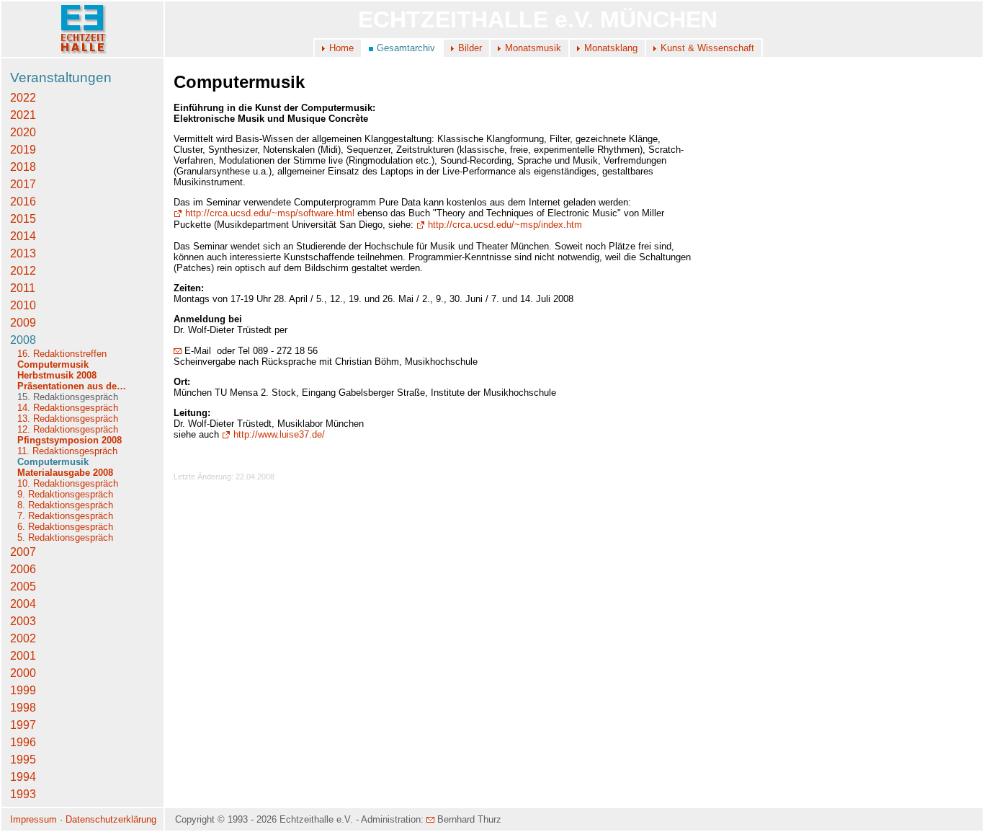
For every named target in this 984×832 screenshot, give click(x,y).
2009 (23, 323)
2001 (23, 656)
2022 (23, 98)
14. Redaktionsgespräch (67, 407)
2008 (23, 340)
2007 (23, 552)
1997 (23, 725)
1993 (23, 794)
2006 (23, 569)
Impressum (33, 819)
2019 (23, 149)
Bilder (470, 48)
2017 (23, 184)
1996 (23, 742)
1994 (23, 777)
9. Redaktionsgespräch (65, 494)
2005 (23, 586)
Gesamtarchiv (406, 48)
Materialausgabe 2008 (65, 472)
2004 (23, 604)
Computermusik (53, 364)
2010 (23, 305)
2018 (23, 167)
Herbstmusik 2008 (57, 375)
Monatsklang (611, 48)
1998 (23, 708)
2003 (23, 621)
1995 (23, 759)
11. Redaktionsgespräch (67, 451)
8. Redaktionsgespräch (65, 505)
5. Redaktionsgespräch (65, 537)
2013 (23, 253)
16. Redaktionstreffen (62, 353)
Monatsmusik (533, 48)
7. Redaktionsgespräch (65, 515)
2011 (22, 288)
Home (341, 48)
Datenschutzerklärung (111, 819)
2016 (23, 201)
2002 (23, 638)
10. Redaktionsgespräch (67, 483)
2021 (23, 115)
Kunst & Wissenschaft (707, 48)
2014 (23, 236)
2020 (23, 132)
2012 (23, 271)
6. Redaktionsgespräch (65, 526)
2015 (23, 219)
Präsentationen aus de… (71, 386)
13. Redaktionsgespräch (67, 418)
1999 (23, 690)
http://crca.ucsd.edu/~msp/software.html (269, 213)
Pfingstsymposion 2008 (69, 440)
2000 (23, 673)
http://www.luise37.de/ (279, 434)
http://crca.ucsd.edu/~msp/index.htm (505, 224)
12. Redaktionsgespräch (67, 429)
